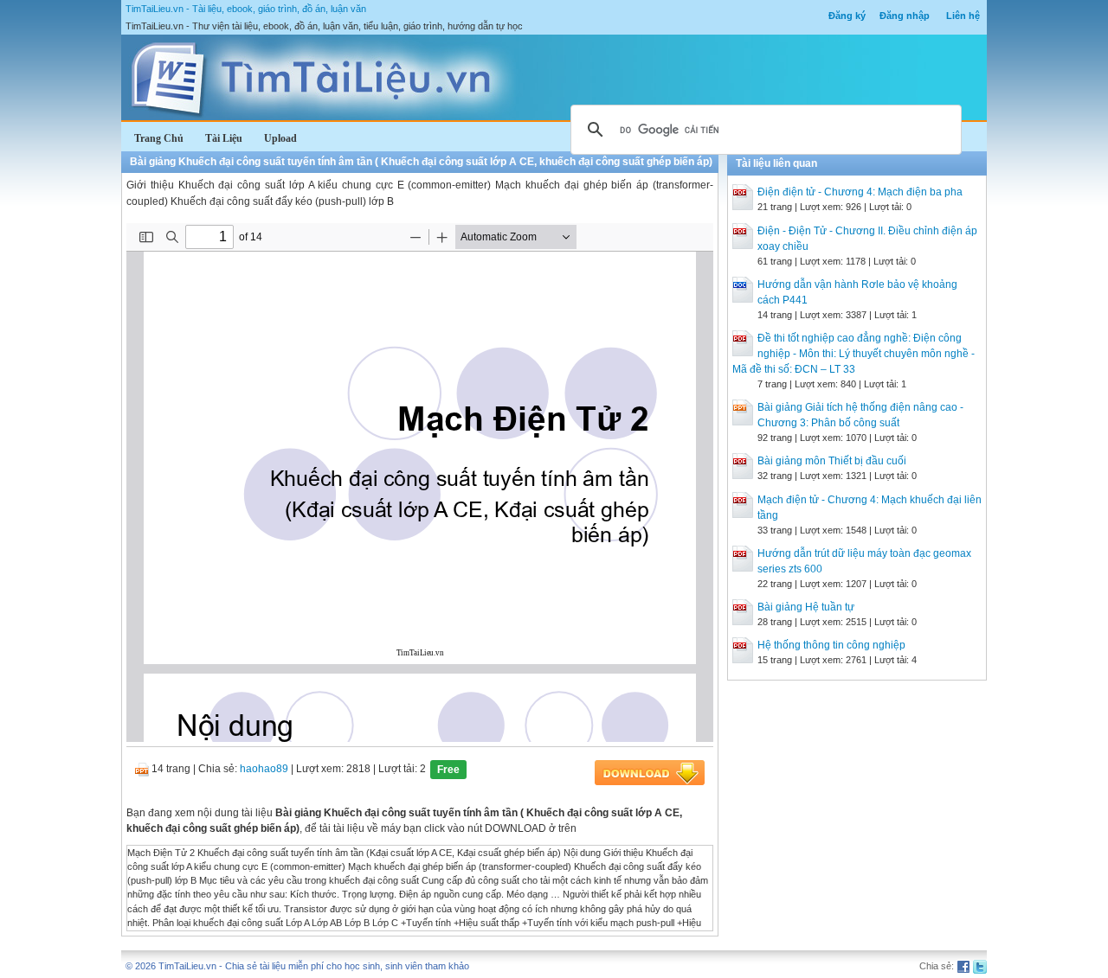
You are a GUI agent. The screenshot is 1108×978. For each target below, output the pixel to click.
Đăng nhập (904, 15)
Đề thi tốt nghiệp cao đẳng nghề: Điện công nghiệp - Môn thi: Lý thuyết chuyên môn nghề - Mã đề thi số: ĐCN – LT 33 (853, 353)
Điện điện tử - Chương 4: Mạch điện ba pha (860, 192)
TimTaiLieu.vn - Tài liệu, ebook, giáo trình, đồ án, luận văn (246, 8)
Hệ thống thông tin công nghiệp (831, 645)
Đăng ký (847, 15)
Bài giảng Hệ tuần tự (805, 607)
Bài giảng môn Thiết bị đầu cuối (831, 461)
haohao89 (264, 769)
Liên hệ (963, 15)
